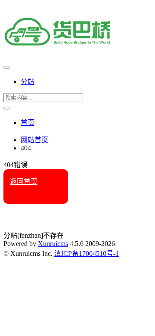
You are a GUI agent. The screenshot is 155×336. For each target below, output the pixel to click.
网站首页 (34, 139)
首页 (27, 122)
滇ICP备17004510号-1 (86, 253)
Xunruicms (53, 243)
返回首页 (23, 181)
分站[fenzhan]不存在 (33, 235)
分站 (27, 81)
